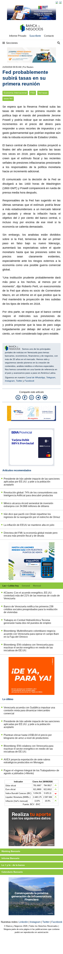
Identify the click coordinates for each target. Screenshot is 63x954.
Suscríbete (35, 36)
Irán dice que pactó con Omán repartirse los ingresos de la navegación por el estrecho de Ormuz (32, 515)
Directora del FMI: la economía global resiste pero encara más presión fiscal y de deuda (30, 534)
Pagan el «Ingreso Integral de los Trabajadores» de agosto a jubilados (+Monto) (31, 772)
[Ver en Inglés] (57, 2)
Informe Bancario (10, 858)
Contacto (49, 36)
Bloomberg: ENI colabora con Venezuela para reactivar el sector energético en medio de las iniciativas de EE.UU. (28, 647)
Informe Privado (17, 36)
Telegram (50, 377)
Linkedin (24, 922)
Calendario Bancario (12, 872)
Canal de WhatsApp (35, 377)
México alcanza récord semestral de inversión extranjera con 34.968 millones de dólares (28, 504)
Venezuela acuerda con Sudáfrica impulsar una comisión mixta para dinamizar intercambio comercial (29, 710)
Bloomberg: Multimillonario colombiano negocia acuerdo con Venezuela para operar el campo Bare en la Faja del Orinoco (31, 634)
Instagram (10, 381)
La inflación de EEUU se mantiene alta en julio (29, 525)
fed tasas (43, 93)
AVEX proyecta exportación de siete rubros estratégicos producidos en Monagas (27, 761)
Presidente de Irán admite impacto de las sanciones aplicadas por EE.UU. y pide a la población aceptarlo (32, 481)
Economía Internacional (15, 93)
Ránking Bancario (11, 851)
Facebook (29, 381)
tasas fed (8, 98)
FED (32, 93)
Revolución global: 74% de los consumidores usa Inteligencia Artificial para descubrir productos (30, 494)
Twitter (19, 381)
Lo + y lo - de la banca (13, 865)
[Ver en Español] (60, 2)
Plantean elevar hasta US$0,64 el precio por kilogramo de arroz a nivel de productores (28, 736)
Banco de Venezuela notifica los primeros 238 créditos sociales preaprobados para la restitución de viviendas (30, 609)
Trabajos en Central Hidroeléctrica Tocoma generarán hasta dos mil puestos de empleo (27, 621)
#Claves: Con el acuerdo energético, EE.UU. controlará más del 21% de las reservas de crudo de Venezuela (32, 595)
